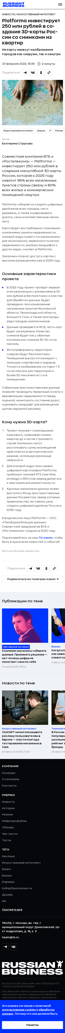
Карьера (8, 882)
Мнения (7, 814)
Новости (8, 14)
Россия (59, 131)
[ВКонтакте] (13, 947)
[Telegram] (5, 947)
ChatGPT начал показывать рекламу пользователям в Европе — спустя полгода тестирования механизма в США (22, 739)
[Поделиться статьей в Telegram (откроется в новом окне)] (25, 72)
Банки (6, 869)
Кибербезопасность (17, 888)
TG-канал (45, 537)
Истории (8, 808)
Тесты (6, 840)
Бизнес (41, 131)
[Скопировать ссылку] (49, 72)
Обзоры (8, 827)
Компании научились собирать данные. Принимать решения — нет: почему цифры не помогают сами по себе (24, 656)
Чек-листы (10, 834)
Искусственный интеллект (36, 14)
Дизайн (7, 895)
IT (50, 131)
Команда (8, 773)
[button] (60, 4)
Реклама (8, 856)
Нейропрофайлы (14, 821)
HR (4, 901)
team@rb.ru (10, 937)
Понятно (32, 1025)
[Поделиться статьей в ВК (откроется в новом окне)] (33, 72)
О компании (10, 779)
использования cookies (19, 1010)
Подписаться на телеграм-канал (31, 579)
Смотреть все (12, 909)
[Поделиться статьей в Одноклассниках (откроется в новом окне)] (41, 72)
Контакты (9, 785)
